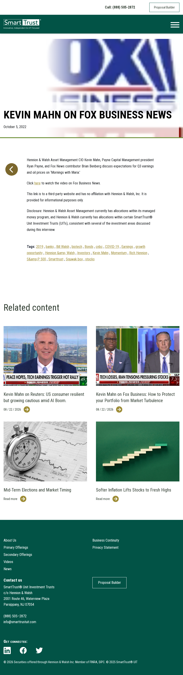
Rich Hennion (138, 253)
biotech (77, 247)
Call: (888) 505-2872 (120, 7)
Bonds (89, 247)
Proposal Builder (164, 7)
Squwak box (74, 259)
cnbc (99, 247)
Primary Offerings (16, 547)
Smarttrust (55, 259)
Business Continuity (105, 540)
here (37, 183)
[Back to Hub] (11, 207)
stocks (90, 259)
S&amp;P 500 (36, 259)
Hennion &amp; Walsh (60, 253)
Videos (8, 562)
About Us (10, 540)
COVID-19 (112, 247)
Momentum (119, 253)
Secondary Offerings (18, 555)
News (8, 569)
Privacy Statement (105, 547)
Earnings (127, 247)
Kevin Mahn (100, 253)
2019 (39, 247)
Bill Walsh (62, 247)
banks (50, 247)
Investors (83, 253)
